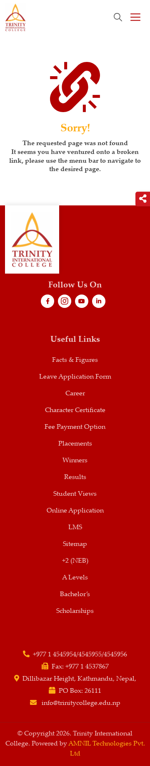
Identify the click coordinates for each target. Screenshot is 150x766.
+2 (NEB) (75, 561)
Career (75, 393)
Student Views (75, 494)
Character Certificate (75, 410)
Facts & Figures (75, 360)
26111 (93, 691)
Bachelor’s (75, 594)
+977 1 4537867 (87, 667)
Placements (75, 444)
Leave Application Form (75, 377)
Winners (75, 460)
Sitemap (75, 544)
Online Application (75, 511)
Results (75, 477)
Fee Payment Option (75, 427)
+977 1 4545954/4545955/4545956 (80, 654)
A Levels (75, 578)
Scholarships (75, 611)
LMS (75, 527)
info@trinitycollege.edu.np (81, 703)
